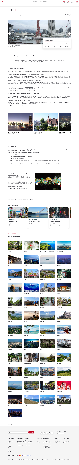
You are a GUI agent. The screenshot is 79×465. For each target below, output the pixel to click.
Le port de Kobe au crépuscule (13, 133)
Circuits (28, 5)
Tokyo (9, 405)
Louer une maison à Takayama (47, 445)
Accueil (9, 424)
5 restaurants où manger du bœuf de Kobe (27, 90)
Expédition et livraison (11, 450)
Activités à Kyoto (56, 442)
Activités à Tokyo (56, 441)
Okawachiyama (27, 363)
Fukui (9, 265)
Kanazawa (59, 293)
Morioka (42, 335)
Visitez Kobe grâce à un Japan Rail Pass (15, 139)
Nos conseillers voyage (20, 445)
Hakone (9, 279)
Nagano (58, 335)
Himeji (25, 279)
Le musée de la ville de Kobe (21, 105)
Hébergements (42, 5)
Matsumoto (59, 321)
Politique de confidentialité (36, 459)
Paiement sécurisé (67, 459)
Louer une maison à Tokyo (47, 441)
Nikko (9, 363)
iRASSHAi (9, 451)
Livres (67, 5)
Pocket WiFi (38, 442)
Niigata (58, 349)
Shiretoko (59, 377)
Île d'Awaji (59, 279)
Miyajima (26, 335)
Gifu (41, 265)
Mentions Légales (15, 459)
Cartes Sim (38, 440)
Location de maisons (46, 440)
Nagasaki (40, 73)
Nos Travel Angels (45, 446)
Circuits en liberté (12, 219)
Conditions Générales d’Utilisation (57, 459)
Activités (62, 5)
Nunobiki (9, 185)
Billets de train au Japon (28, 441)
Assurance (44, 459)
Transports (22, 5)
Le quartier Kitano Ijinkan (38, 133)
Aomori (9, 251)
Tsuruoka (59, 405)
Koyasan (42, 307)
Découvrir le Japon (66, 440)
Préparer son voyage (66, 441)
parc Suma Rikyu (29, 182)
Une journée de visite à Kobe (21, 188)
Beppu (25, 251)
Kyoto (25, 321)
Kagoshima (26, 293)
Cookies (48, 459)
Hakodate (59, 265)
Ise (8, 293)
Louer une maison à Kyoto (47, 442)
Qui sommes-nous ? (11, 440)
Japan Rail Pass (27, 440)
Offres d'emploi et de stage (12, 447)
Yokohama (35, 73)
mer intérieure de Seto (23, 71)
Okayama (42, 363)
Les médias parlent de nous (12, 441)
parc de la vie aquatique (14, 183)
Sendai (41, 377)
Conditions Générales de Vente (24, 459)
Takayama (42, 391)
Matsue (42, 321)
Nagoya (26, 349)
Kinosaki (10, 307)
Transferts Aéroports (28, 445)
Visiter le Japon (14, 5)
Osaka (9, 377)
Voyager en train (65, 442)
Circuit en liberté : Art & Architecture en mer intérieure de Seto (20, 199)
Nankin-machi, (58, 83)
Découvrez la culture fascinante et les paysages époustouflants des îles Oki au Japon (47, 251)
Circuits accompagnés (20, 441)
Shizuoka (10, 391)
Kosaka (25, 307)
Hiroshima (42, 279)
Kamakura (42, 293)
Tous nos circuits (19, 440)
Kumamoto (59, 307)
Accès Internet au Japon (52, 5)
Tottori (25, 405)
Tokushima (59, 391)
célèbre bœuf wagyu (29, 87)
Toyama (42, 405)
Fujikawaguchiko (60, 251)
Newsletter (9, 442)
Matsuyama (10, 335)
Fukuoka (26, 265)
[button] (9, 33)
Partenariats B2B (10, 445)
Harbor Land (60, 79)
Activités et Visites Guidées (58, 440)
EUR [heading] (59, 1)
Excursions (34, 5)
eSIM (37, 441)
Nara (41, 349)
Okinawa (59, 363)
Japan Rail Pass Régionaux (29, 442)
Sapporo (26, 377)
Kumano (10, 321)
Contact (9, 459)
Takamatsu (26, 391)
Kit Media (9, 446)
